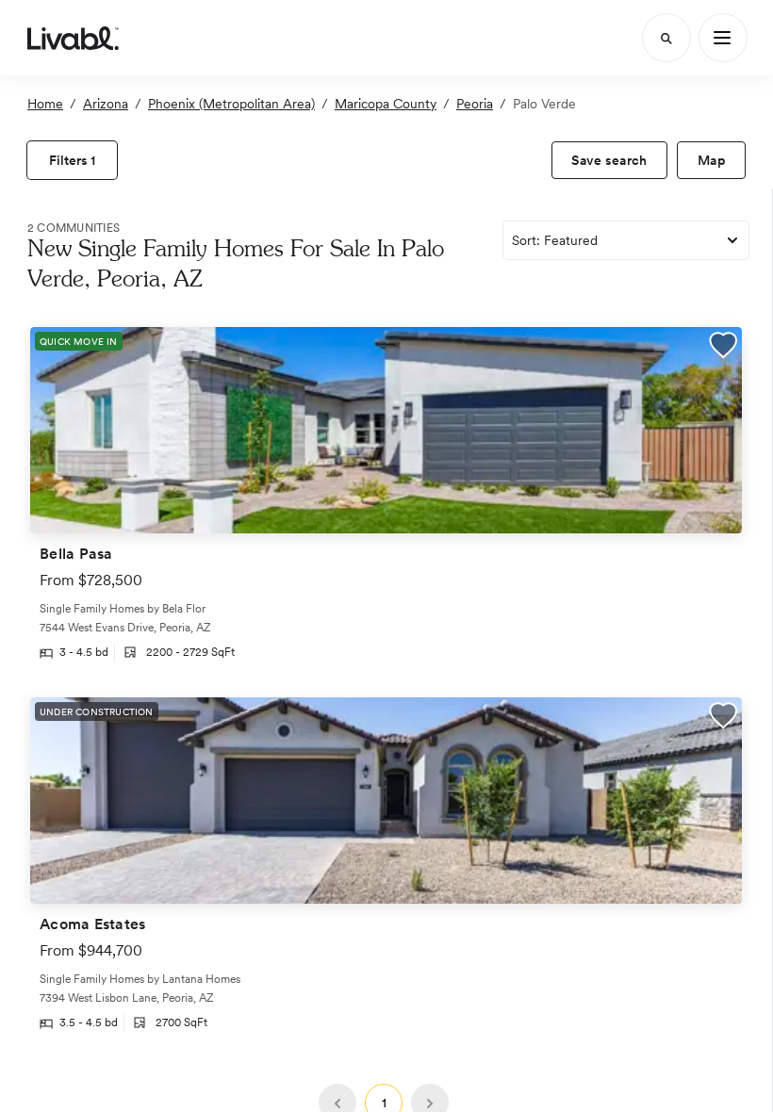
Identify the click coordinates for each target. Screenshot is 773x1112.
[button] (723, 347)
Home (45, 103)
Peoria (474, 103)
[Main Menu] (723, 37)
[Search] (666, 37)
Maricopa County (385, 103)
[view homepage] (73, 37)
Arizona (105, 103)
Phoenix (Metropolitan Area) (231, 103)
